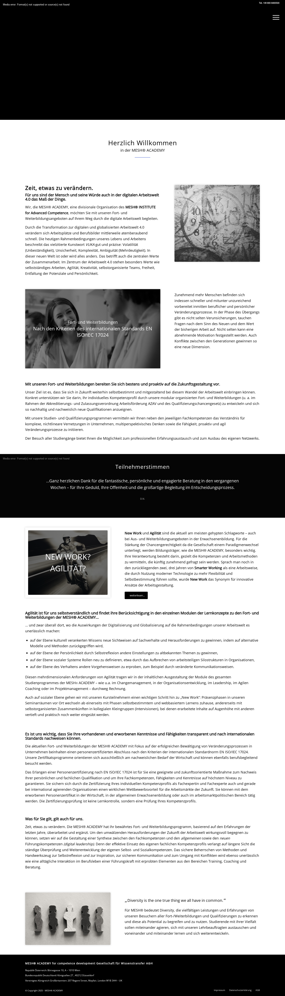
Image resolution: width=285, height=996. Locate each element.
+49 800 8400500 (271, 2)
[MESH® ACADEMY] (22, 16)
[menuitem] (274, 17)
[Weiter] (251, 483)
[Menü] (274, 17)
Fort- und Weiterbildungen (219, 397)
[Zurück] (34, 483)
